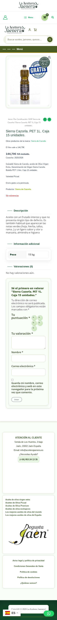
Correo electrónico (23, 366)
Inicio (10, 119)
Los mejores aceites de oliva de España (23, 515)
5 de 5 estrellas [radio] (34, 328)
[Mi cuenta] (29, 29)
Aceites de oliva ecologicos (17, 509)
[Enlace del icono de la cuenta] (5, 17)
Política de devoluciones (28, 577)
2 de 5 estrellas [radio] (40, 318)
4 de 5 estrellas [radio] (40, 323)
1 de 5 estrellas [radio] (34, 318)
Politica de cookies (28, 572)
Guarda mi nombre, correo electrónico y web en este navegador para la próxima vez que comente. (27, 387)
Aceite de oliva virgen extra (17, 500)
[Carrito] (36, 29)
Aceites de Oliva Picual (15, 503)
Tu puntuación (20, 316)
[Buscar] (49, 39)
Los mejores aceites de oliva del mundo (23, 512)
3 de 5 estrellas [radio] (34, 323)
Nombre (17, 352)
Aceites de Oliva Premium (17, 506)
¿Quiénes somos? (28, 583)
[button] (52, 17)
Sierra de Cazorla (38, 141)
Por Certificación (20, 119)
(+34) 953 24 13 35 (29, 459)
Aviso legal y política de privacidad (28, 560)
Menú (20, 49)
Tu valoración (22, 333)
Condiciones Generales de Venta (28, 566)
